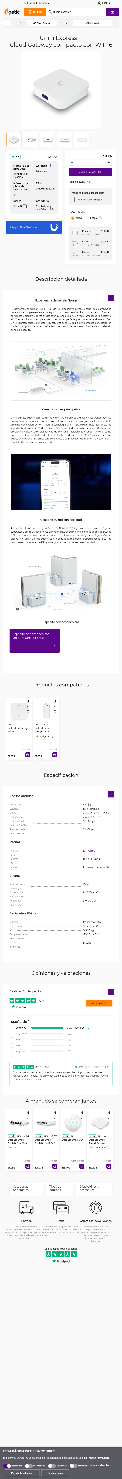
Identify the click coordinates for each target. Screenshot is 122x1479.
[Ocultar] (111, 298)
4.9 (67, 1136)
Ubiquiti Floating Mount (18, 730)
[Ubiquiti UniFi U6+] (73, 1123)
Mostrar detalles (100, 1465)
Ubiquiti (17, 206)
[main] (12, 12)
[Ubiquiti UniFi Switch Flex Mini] (19, 1123)
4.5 (40, 1136)
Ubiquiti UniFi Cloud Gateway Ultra (98, 1143)
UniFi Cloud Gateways (42, 23)
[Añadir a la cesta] (27, 754)
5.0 (17, 156)
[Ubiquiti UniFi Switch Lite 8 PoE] (46, 1123)
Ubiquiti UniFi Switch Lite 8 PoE (45, 1141)
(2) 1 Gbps (89, 850)
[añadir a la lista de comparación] (49, 156)
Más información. (99, 1457)
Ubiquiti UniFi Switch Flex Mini (17, 1141)
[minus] (72, 162)
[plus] (108, 162)
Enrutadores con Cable (42, 208)
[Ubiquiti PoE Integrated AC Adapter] (46, 711)
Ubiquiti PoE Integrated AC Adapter (43, 731)
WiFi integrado (93, 23)
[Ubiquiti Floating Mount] (19, 711)
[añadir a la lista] (55, 156)
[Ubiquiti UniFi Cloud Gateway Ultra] (100, 1123)
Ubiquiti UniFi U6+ (72, 1139)
